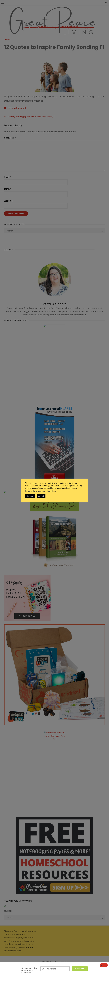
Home (7, 39)
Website (8, 201)
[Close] (104, 965)
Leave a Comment (16, 108)
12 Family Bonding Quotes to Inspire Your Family (30, 116)
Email (7, 189)
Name (7, 177)
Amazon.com (26, 947)
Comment (10, 138)
